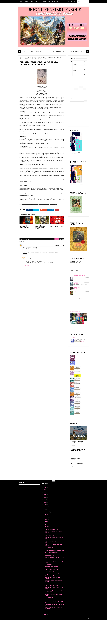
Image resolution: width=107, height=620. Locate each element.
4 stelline (24, 57)
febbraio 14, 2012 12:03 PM (59, 245)
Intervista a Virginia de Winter (51, 566)
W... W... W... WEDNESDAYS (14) (51, 569)
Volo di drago (75, 282)
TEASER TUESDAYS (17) (49, 571)
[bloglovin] (74, 1)
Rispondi (25, 253)
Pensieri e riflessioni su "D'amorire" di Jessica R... (53, 578)
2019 (45, 497)
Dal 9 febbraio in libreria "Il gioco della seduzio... (53, 608)
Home (21, 57)
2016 (45, 502)
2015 (45, 504)
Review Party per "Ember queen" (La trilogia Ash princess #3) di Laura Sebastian (40, 227)
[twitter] (71, 1)
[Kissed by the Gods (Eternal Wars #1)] (76, 316)
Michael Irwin (76, 292)
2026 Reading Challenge (77, 337)
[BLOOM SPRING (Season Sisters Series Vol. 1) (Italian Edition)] (78, 316)
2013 (45, 507)
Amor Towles (75, 288)
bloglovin (79, 61)
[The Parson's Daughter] (73, 320)
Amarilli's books (75, 311)
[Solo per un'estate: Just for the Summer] (81, 320)
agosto (46, 517)
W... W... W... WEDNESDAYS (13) (51, 585)
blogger (57, 239)
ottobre (46, 514)
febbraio (47, 528)
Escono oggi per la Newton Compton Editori (54, 550)
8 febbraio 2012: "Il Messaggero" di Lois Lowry (53, 599)
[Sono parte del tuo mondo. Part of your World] (78, 320)
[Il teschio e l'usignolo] (71, 294)
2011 (45, 614)
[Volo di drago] (71, 285)
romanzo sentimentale (51, 57)
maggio (46, 522)
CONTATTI (45, 51)
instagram (79, 66)
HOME (25, 51)
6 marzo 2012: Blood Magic (50, 533)
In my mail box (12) (49, 547)
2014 (45, 506)
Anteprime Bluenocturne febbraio (52, 568)
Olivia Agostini (30, 57)
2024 (45, 489)
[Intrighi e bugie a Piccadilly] (81, 324)
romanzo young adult (53, 204)
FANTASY (36, 1)
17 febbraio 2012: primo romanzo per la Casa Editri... (54, 605)
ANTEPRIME (31, 51)
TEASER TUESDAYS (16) (49, 592)
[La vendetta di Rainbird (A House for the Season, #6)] (83, 323)
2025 (45, 487)
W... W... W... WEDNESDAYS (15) (51, 529)
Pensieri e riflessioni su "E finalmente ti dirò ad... (54, 538)
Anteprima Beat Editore (50, 554)
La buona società (76, 287)
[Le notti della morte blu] (73, 324)
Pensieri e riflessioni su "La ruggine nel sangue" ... (53, 573)
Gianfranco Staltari (49, 540)
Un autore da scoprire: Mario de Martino (53, 548)
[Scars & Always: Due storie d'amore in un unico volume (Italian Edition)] (71, 320)
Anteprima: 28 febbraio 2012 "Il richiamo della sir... (53, 559)
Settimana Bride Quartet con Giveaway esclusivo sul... (53, 591)
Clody (24, 245)
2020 (45, 496)
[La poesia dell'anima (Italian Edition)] (71, 316)
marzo (46, 526)
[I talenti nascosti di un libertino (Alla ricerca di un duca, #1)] (85, 316)
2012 (45, 509)
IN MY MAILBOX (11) (49, 564)
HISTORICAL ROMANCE (28, 1)
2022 (45, 492)
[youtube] (73, 1)
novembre (47, 512)
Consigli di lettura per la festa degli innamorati (52, 583)
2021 (45, 494)
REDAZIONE (51, 51)
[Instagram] (68, 1)
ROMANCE (20, 1)
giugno (46, 521)
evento (72, 89)
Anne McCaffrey (76, 283)
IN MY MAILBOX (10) (49, 597)
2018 (45, 499)
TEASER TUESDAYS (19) (49, 535)
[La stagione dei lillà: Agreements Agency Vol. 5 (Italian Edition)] (78, 324)
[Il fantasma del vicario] (76, 324)
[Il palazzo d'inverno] (71, 324)
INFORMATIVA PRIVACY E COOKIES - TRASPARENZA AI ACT (69, 51)
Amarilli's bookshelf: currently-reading (79, 274)
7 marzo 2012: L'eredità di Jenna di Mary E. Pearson (54, 545)
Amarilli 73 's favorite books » (82, 326)
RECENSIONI (38, 51)
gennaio (47, 612)
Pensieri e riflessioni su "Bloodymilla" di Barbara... (53, 532)
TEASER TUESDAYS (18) (49, 555)
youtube (79, 74)
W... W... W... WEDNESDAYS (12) (51, 609)
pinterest (79, 70)
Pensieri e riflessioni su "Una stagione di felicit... (54, 562)
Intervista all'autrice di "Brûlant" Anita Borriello (53, 581)
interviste (80, 89)
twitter (79, 72)
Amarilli (75, 339)
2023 (45, 490)
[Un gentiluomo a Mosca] (71, 280)
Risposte (25, 256)
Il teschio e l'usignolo (77, 291)
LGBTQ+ (49, 1)
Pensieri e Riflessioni (38, 57)
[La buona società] (71, 290)
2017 (45, 501)
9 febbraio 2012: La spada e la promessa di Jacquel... (54, 595)
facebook (62, 239)
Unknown (28, 258)
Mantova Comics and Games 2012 (52, 552)
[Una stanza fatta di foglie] (73, 316)
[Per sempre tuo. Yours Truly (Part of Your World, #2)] (83, 320)
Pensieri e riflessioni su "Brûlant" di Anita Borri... (54, 588)
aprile (46, 524)
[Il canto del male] (85, 320)
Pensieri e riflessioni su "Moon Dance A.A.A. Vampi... (54, 602)
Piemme (44, 57)
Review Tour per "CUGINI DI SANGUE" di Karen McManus (56, 226)
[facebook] (88, 618)
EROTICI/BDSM (55, 1)
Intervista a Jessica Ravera (50, 575)
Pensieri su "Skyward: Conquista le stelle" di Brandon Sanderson (24, 226)
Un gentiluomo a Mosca (78, 277)
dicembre (47, 511)
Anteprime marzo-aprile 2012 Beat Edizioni (54, 557)
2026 (45, 485)
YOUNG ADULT (43, 1)
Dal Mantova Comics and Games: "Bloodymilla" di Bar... (52, 542)
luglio (46, 519)
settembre (47, 516)
